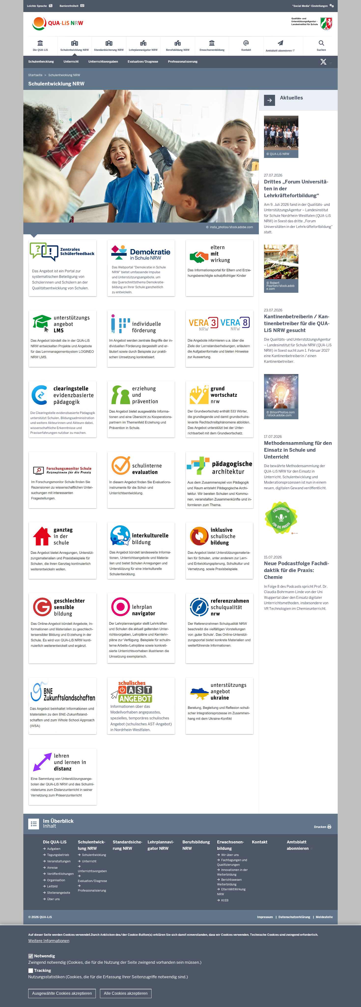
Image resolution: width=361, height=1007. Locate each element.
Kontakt (259, 842)
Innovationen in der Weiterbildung (232, 872)
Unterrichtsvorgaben (103, 62)
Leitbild (51, 886)
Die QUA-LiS (55, 842)
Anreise (52, 868)
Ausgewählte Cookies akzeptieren (62, 993)
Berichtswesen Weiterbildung (229, 882)
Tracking (42, 970)
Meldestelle (324, 917)
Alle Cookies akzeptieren (126, 993)
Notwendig (44, 956)
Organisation (55, 880)
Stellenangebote (58, 893)
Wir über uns (230, 855)
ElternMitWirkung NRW (231, 891)
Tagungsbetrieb (57, 855)
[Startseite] (57, 23)
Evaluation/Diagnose (143, 62)
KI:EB (224, 900)
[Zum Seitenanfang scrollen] (351, 998)
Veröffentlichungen (60, 874)
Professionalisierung (182, 62)
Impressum (265, 917)
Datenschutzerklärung (294, 917)
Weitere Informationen (48, 940)
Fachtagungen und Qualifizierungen (232, 862)
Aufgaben (53, 849)
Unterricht (71, 62)
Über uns (53, 899)
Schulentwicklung (41, 62)
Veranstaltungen (58, 861)
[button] (313, 6)
